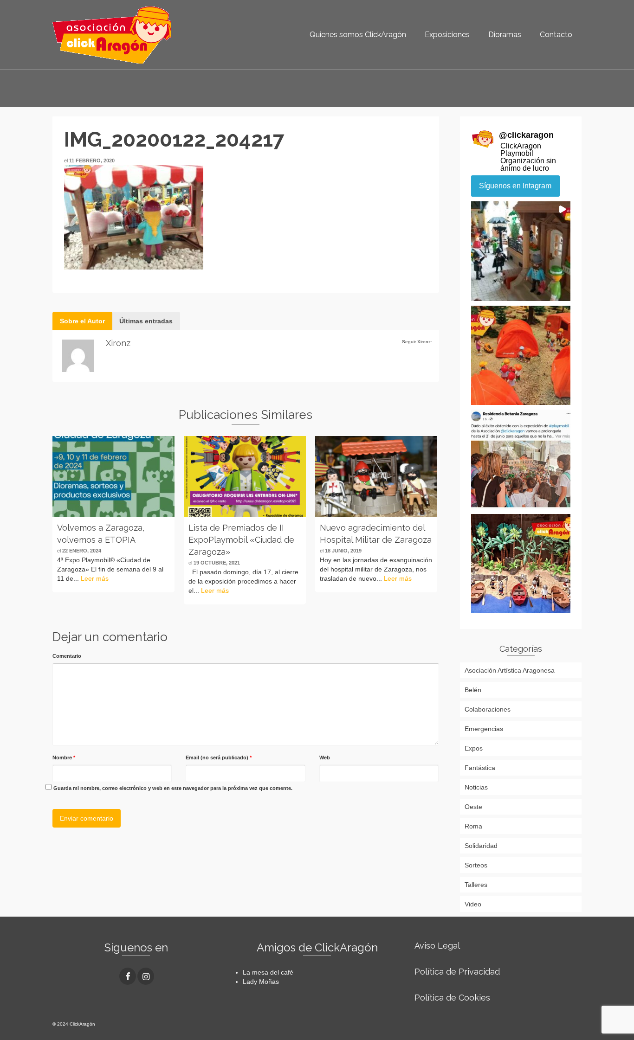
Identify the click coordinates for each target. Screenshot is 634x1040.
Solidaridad (481, 845)
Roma (473, 826)
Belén (473, 689)
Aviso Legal (437, 945)
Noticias (476, 787)
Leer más (95, 578)
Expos (474, 748)
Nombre (63, 757)
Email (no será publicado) (219, 757)
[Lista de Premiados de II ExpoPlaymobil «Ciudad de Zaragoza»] (245, 476)
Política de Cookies (452, 997)
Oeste (473, 806)
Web (324, 757)
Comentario (66, 656)
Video (473, 904)
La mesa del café (268, 972)
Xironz (118, 343)
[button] (521, 251)
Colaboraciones (488, 709)
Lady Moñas (261, 981)
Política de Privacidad (457, 971)
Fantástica (480, 767)
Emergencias (484, 728)
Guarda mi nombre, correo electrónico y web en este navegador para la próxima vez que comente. (172, 788)
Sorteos (476, 865)
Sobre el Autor (82, 321)
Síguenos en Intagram (515, 186)
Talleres (476, 884)
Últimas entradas (146, 321)
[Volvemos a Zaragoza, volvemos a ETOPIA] (113, 476)
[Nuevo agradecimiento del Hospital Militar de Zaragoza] (376, 476)
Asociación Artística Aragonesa (510, 670)
